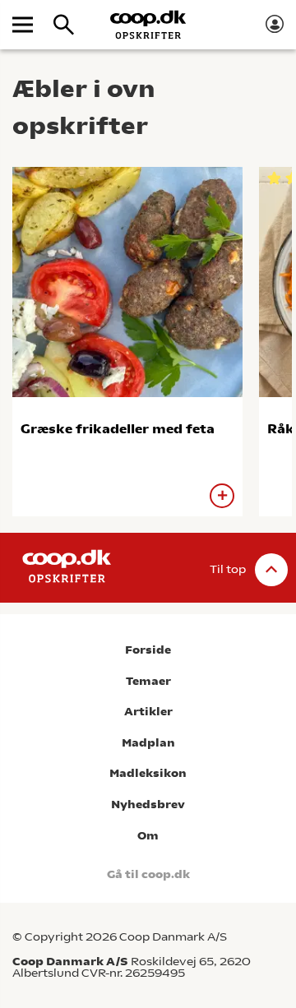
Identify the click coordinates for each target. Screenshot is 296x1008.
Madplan (148, 743)
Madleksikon (148, 773)
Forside (148, 650)
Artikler (148, 712)
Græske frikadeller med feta (118, 429)
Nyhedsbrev (148, 804)
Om (148, 836)
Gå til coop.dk (148, 874)
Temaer (148, 681)
